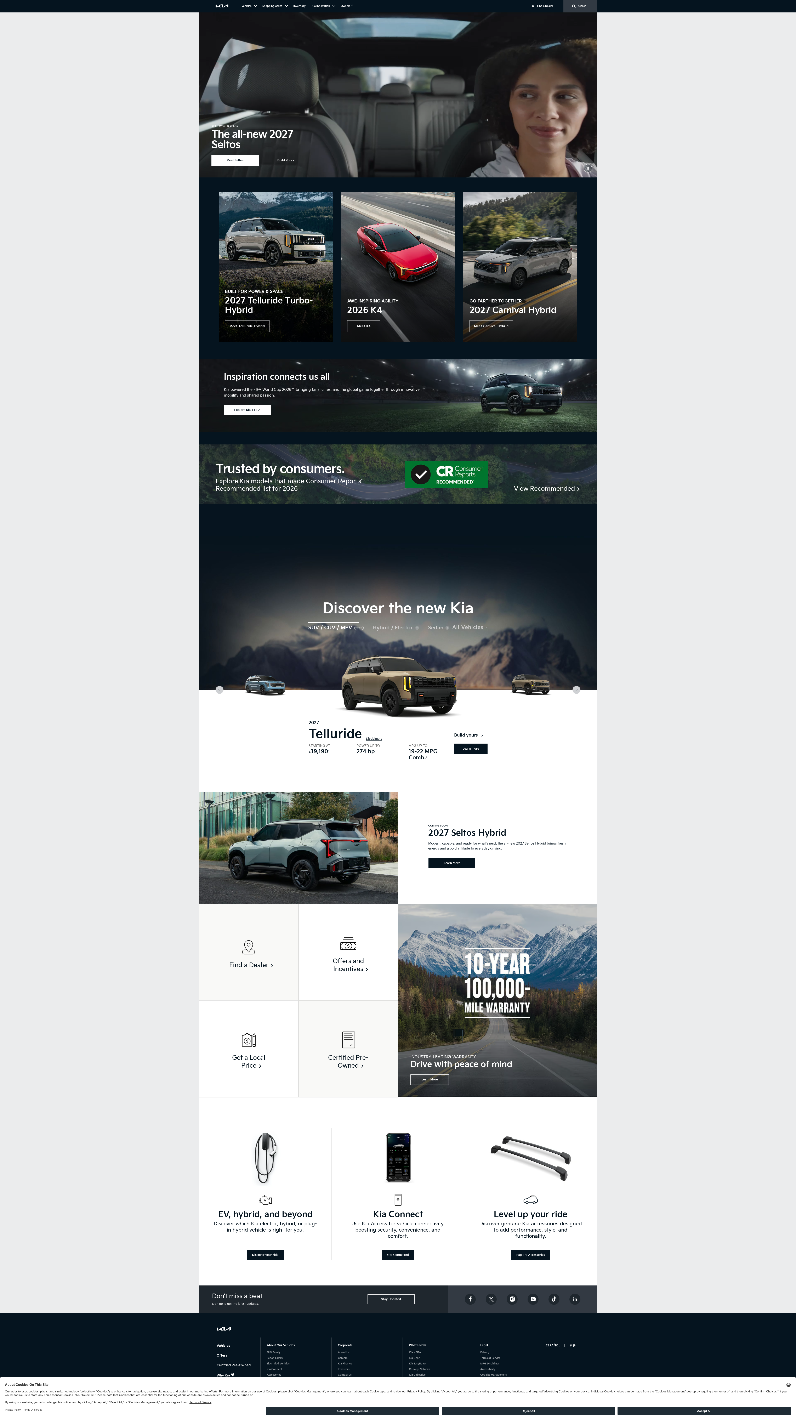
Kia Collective (417, 1374)
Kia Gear (414, 1358)
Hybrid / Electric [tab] (393, 627)
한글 (572, 1345)
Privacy (484, 1352)
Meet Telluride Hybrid (247, 326)
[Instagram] (512, 1299)
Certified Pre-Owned (234, 1365)
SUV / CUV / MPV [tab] (330, 627)
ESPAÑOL (553, 1345)
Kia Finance (345, 1363)
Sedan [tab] (435, 627)
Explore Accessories (530, 1255)
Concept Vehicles (419, 1369)
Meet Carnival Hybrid (491, 326)
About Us (343, 1352)
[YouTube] (533, 1299)
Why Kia (224, 1376)
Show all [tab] (359, 628)
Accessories (274, 1374)
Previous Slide (219, 690)
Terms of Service (490, 1358)
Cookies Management (493, 1374)
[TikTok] (554, 1299)
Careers (342, 1358)
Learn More (429, 1079)
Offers (222, 1356)
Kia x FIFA (415, 1352)
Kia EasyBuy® (417, 1363)
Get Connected (398, 1255)
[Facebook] (470, 1299)
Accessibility (487, 1369)
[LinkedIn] (575, 1299)
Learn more (471, 748)
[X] (491, 1299)
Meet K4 (364, 326)
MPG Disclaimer (489, 1363)
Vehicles (224, 1346)
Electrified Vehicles (278, 1363)
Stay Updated (391, 1299)
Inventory (299, 6)
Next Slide (576, 690)
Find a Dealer (545, 6)
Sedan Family (275, 1358)
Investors (343, 1369)
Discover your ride (265, 1255)
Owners (346, 6)
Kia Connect (274, 1369)
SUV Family (273, 1352)
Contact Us (345, 1374)
